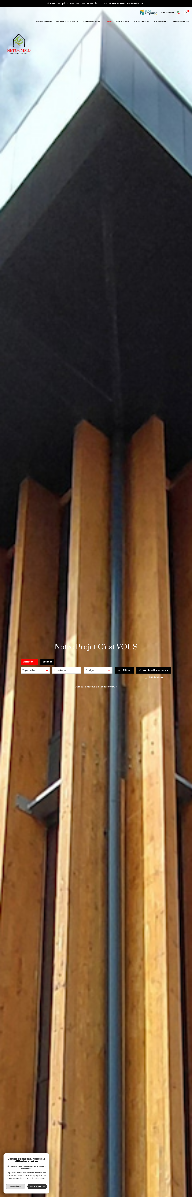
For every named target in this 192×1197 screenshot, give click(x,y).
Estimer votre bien (91, 22)
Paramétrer (16, 1186)
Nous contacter (181, 22)
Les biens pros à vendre (67, 22)
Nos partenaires (141, 22)
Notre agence (122, 22)
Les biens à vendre (43, 22)
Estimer (47, 661)
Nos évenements (161, 22)
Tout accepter (37, 1186)
